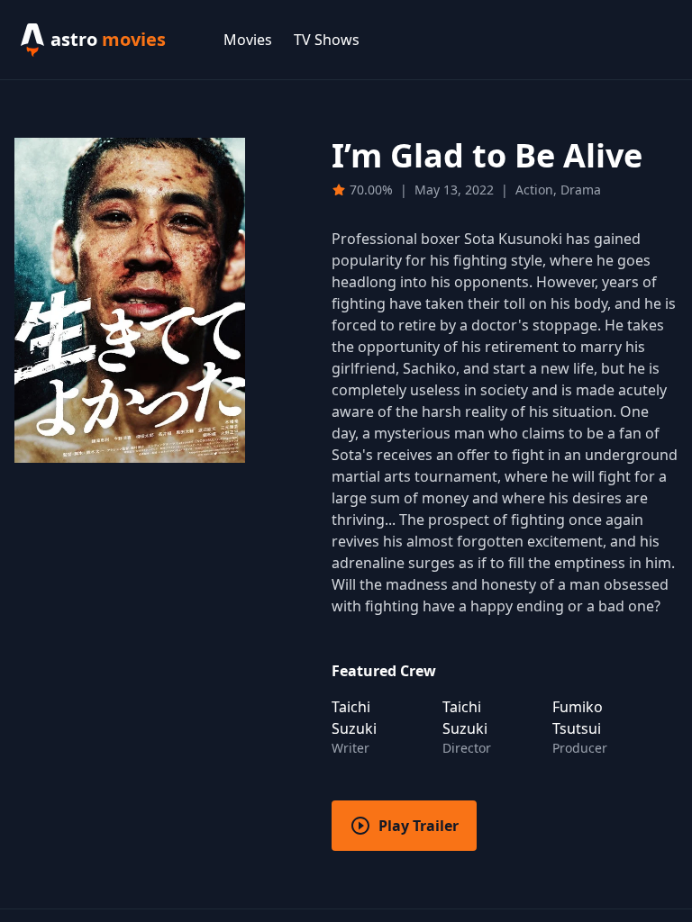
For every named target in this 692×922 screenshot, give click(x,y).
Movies (247, 40)
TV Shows (327, 40)
